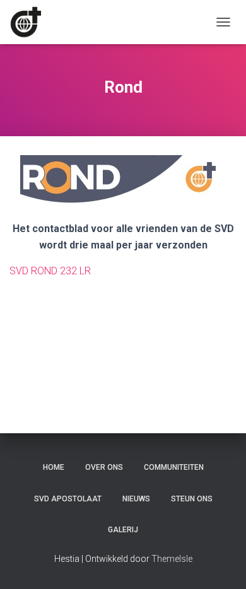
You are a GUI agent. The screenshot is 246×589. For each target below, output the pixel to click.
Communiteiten (174, 467)
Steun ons (192, 498)
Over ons (104, 467)
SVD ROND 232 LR (50, 271)
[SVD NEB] (29, 22)
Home (53, 467)
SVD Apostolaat (68, 498)
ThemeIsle (171, 559)
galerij (123, 529)
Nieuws (136, 498)
